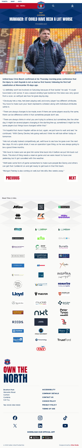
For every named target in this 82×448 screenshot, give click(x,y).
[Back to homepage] (41, 5)
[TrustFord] (64, 340)
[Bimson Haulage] (64, 238)
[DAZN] (41, 207)
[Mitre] (18, 207)
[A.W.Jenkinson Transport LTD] (41, 229)
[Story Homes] (64, 331)
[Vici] (41, 348)
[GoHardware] (41, 265)
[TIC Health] (41, 216)
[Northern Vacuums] (18, 312)
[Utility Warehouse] (64, 216)
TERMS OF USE (48, 409)
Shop (13, 1)
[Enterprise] (64, 207)
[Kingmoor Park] (41, 284)
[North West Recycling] (64, 302)
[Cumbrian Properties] (41, 255)
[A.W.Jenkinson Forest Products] (64, 229)
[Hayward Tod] (41, 275)
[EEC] (64, 255)
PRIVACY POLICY (49, 405)
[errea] (18, 216)
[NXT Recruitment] (41, 312)
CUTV (20, 1)
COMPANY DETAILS (50, 393)
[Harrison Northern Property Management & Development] (18, 275)
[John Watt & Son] (18, 284)
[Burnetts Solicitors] (64, 247)
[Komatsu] (64, 284)
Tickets (4, 1)
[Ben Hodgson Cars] (18, 238)
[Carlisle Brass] (18, 255)
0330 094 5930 (11, 405)
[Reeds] (18, 322)
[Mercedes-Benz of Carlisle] (18, 302)
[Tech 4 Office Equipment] (18, 339)
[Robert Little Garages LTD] (64, 322)
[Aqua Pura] (18, 229)
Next (72, 178)
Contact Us (47, 397)
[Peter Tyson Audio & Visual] (64, 312)
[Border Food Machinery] (18, 247)
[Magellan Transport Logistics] (64, 294)
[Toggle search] (53, 6)
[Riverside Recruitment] (41, 322)
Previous (13, 178)
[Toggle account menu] (72, 6)
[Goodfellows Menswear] (18, 265)
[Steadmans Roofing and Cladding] (18, 331)
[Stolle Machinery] (41, 331)
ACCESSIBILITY (48, 390)
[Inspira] (64, 275)
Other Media (75, 445)
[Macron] (41, 294)
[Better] (41, 238)
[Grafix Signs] (64, 265)
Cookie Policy (49, 401)
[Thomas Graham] (41, 339)
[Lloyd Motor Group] (18, 294)
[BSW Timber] (41, 247)
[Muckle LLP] (41, 302)
